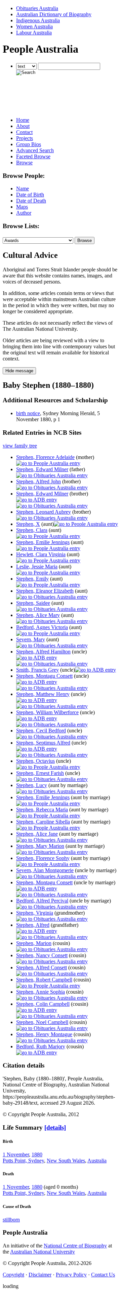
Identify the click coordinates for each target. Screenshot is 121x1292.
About (23, 126)
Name (22, 188)
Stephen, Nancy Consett (42, 955)
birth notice (28, 413)
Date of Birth (30, 194)
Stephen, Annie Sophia (40, 992)
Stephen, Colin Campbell (43, 1004)
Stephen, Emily (32, 579)
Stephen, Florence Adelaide (45, 457)
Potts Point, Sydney (23, 1160)
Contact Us (103, 1274)
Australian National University (42, 1252)
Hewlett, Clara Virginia (41, 554)
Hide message (19, 370)
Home (22, 120)
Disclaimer (40, 1274)
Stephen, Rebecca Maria (42, 809)
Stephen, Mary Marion (40, 846)
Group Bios (28, 144)
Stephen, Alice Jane (37, 834)
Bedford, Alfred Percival (42, 901)
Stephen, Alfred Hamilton (43, 651)
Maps (22, 207)
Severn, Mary (30, 639)
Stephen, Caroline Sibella (43, 822)
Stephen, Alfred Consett (41, 967)
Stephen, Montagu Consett (44, 676)
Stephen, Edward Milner (42, 469)
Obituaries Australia (37, 8)
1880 (37, 1154)
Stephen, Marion (33, 943)
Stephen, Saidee (33, 603)
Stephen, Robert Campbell (44, 980)
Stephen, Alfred (32, 925)
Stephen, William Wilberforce (47, 712)
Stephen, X (28, 524)
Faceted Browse (33, 156)
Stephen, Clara (31, 530)
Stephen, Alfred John (38, 481)
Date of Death (31, 201)
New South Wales (66, 1160)
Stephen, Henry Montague (44, 1034)
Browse (24, 162)
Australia (97, 1160)
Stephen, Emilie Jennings (43, 542)
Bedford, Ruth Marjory (40, 1046)
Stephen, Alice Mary (38, 615)
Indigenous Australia (38, 20)
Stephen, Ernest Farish (40, 773)
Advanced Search (35, 150)
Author (23, 213)
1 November (16, 1154)
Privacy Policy (71, 1274)
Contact (24, 132)
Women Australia (34, 26)
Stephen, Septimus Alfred (43, 743)
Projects (24, 138)
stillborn (11, 1219)
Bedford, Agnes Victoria (42, 627)
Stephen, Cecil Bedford (41, 730)
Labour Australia (34, 32)
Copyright (13, 1274)
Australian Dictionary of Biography (53, 14)
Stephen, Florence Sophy (43, 858)
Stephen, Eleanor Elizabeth (45, 591)
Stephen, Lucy (31, 785)
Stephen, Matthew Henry (43, 694)
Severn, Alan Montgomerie (45, 870)
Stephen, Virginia (34, 913)
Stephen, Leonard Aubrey (43, 512)
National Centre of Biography (75, 1245)
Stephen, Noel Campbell (42, 1022)
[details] (55, 1127)
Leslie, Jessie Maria (36, 566)
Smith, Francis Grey (37, 670)
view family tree (20, 446)
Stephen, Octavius (35, 761)
